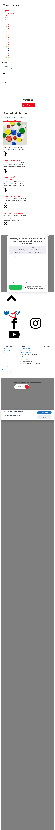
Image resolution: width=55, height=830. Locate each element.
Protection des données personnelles (12, 371)
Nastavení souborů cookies (9, 368)
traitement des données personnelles (24, 282)
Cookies (4, 370)
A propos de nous (9, 13)
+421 (25, 349)
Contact (6, 354)
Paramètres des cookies (44, 417)
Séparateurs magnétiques (11, 11)
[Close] (48, 235)
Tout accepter (44, 412)
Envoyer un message (16, 287)
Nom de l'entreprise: (13, 256)
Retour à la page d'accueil (12, 5)
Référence (7, 15)
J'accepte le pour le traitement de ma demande (27, 283)
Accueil (7, 10)
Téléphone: (31, 262)
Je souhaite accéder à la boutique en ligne (14, 117)
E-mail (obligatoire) (13, 262)
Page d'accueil (6, 82)
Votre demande (13, 268)
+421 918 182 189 (6, 64)
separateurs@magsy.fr (8, 68)
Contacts (7, 17)
